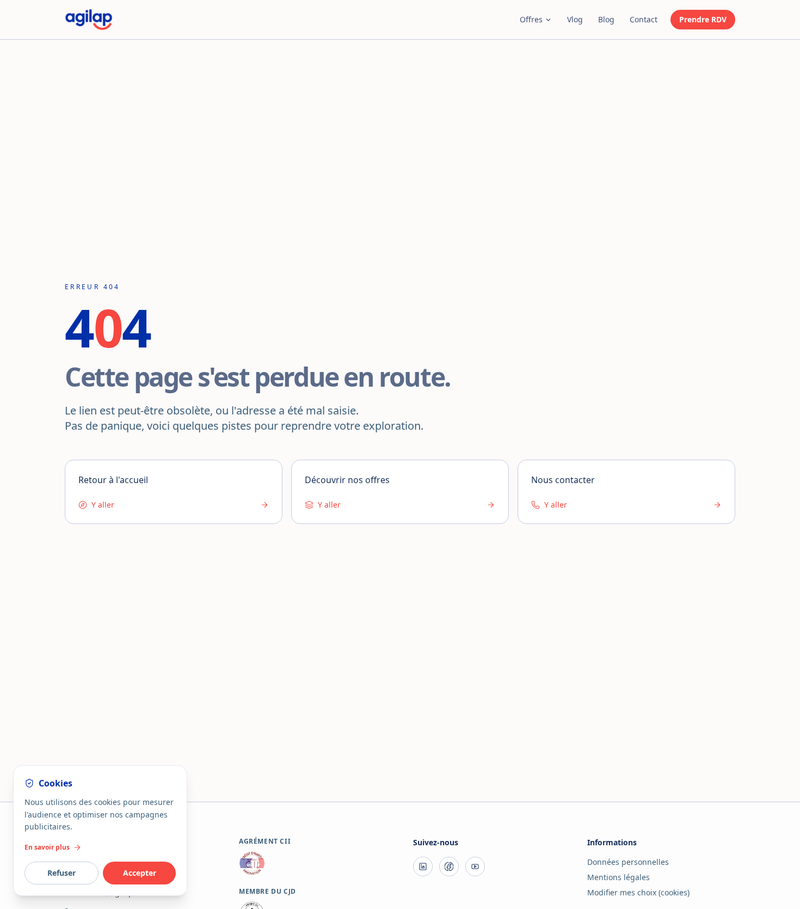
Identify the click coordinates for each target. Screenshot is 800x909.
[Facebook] (449, 866)
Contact (643, 19)
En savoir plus (47, 847)
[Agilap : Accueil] (89, 19)
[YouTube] (475, 866)
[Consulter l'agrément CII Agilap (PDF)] (313, 863)
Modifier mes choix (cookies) (638, 892)
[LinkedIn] (423, 866)
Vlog (575, 19)
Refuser (61, 873)
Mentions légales (618, 877)
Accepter (139, 873)
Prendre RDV (703, 19)
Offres (531, 19)
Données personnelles (628, 862)
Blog (606, 19)
